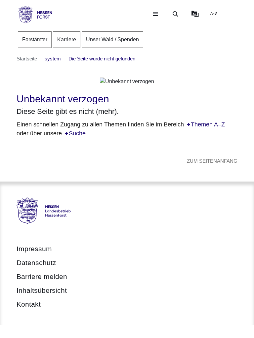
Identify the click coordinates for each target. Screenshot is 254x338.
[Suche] (175, 14)
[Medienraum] (195, 14)
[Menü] (155, 14)
